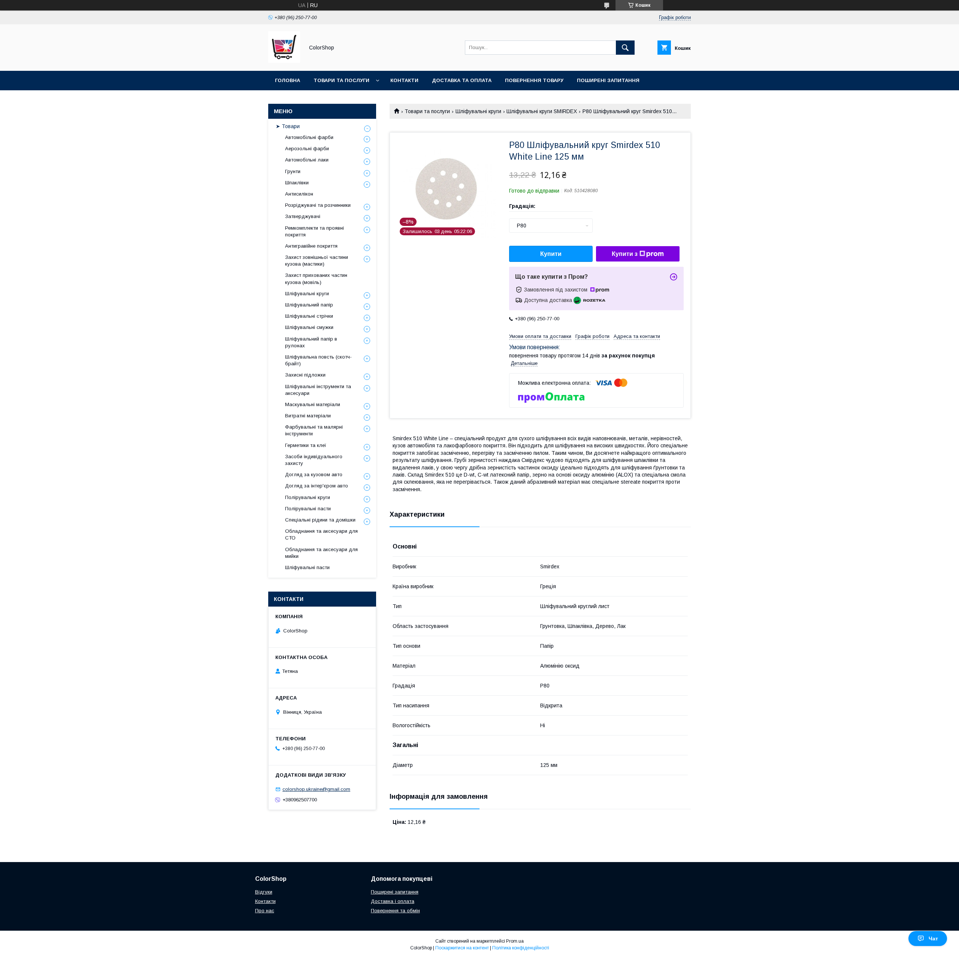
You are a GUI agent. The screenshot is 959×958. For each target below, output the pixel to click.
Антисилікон (299, 194)
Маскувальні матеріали (312, 404)
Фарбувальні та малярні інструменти (314, 430)
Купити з (625, 254)
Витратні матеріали (308, 415)
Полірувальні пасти (308, 508)
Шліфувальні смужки (309, 327)
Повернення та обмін (395, 910)
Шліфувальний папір (309, 305)
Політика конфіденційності (520, 948)
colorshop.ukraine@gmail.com (316, 789)
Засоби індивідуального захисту (313, 460)
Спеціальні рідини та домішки (320, 520)
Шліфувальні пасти (307, 567)
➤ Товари (288, 126)
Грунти (292, 171)
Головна (287, 80)
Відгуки (263, 892)
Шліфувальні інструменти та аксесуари (318, 390)
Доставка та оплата (461, 80)
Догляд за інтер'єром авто (316, 486)
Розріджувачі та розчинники (318, 205)
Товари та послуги (341, 80)
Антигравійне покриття (311, 246)
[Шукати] (625, 47)
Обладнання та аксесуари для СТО (321, 534)
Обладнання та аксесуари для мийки (321, 553)
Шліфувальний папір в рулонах (311, 342)
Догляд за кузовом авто (313, 474)
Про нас (264, 910)
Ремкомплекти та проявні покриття (314, 231)
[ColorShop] (284, 61)
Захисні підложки (305, 375)
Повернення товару (534, 80)
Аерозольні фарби (307, 148)
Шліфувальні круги (478, 111)
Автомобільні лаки (307, 160)
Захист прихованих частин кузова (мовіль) (316, 278)
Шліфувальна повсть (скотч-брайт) (318, 360)
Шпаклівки (297, 182)
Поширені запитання (608, 80)
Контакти (404, 80)
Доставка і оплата (392, 901)
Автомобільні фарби (309, 137)
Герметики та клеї (305, 445)
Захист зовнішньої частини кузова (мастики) (316, 260)
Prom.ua (515, 941)
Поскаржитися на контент (462, 948)
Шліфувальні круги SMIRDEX (541, 111)
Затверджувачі (302, 216)
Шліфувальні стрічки (309, 316)
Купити (551, 254)
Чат (933, 939)
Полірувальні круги (307, 497)
